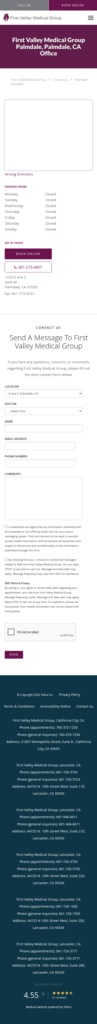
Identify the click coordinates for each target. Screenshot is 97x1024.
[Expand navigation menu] (90, 18)
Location (12, 387)
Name (9, 421)
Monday (30, 194)
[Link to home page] (42, 17)
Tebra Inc (47, 695)
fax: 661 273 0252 (20, 293)
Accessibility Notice (55, 706)
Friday (30, 217)
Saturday (30, 223)
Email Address (16, 439)
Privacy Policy (69, 694)
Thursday (30, 211)
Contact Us (60, 80)
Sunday (30, 229)
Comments (13, 474)
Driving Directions (19, 174)
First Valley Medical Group (28, 80)
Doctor (10, 404)
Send (13, 655)
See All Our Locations (48, 984)
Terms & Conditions (19, 706)
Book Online (28, 254)
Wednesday (30, 205)
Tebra (67, 1007)
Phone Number (16, 456)
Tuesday (30, 199)
